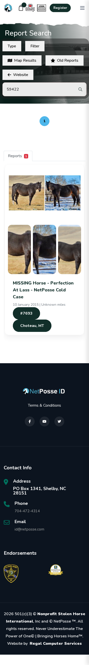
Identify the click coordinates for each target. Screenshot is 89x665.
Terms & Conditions (44, 405)
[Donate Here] (30, 7)
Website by (44, 643)
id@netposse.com (29, 529)
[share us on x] (59, 421)
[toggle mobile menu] (82, 8)
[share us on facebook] (30, 421)
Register (60, 8)
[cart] (21, 8)
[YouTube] (44, 421)
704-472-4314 (27, 511)
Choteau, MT (32, 325)
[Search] (80, 89)
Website (20, 74)
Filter (34, 46)
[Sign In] (41, 7)
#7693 (26, 313)
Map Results (25, 60)
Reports (17, 156)
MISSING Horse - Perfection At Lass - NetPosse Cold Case (43, 290)
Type (12, 46)
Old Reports (67, 60)
